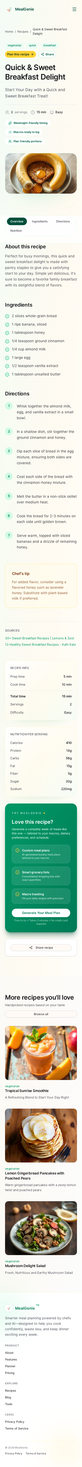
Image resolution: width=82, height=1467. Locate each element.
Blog (8, 1397)
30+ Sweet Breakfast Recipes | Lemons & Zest (39, 638)
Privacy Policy (14, 1421)
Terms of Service (16, 1428)
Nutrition (16, 230)
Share (49, 54)
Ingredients (40, 221)
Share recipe (44, 947)
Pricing (10, 1373)
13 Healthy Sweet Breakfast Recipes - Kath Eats (40, 644)
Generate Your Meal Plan (41, 913)
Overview (17, 221)
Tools (8, 1404)
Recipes (22, 31)
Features (11, 1359)
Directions (63, 221)
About (9, 1352)
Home (9, 31)
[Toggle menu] (74, 9)
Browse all (41, 1014)
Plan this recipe (18, 54)
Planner (10, 1366)
